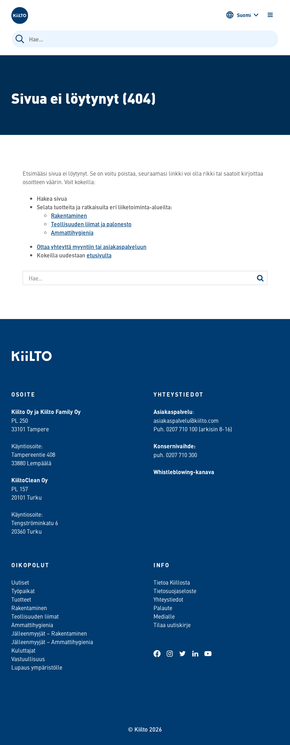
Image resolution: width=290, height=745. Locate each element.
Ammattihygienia (72, 232)
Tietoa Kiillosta (171, 582)
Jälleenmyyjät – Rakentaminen (49, 633)
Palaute (162, 608)
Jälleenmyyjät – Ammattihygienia (52, 642)
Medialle (164, 616)
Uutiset (20, 582)
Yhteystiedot (168, 599)
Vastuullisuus (28, 658)
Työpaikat (23, 591)
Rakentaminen (69, 215)
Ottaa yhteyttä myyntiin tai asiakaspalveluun (91, 247)
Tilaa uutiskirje (172, 625)
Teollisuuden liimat (35, 616)
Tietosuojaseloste (174, 591)
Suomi (244, 14)
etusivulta (99, 255)
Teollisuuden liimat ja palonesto (91, 224)
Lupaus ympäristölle (36, 667)
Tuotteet (21, 599)
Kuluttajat (23, 650)
